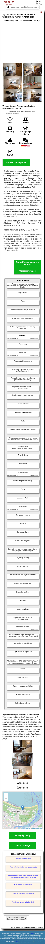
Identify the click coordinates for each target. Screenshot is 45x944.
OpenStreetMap (37, 828)
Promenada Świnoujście (23, 858)
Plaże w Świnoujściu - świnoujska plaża (23, 867)
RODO (18, 941)
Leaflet (28, 828)
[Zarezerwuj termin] (41, 11)
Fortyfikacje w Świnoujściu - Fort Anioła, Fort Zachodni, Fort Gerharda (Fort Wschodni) (23, 876)
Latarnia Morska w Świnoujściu (23, 893)
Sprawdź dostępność (16, 163)
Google (31, 933)
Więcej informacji (27, 271)
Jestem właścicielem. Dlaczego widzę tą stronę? (16, 918)
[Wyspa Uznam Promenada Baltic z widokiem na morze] (13, 69)
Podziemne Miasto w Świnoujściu (23, 902)
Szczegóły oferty (22, 835)
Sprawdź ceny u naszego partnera (27, 263)
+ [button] (6, 795)
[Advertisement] (22, 42)
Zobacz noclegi (22, 845)
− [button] (6, 798)
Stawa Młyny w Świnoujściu (23, 884)
